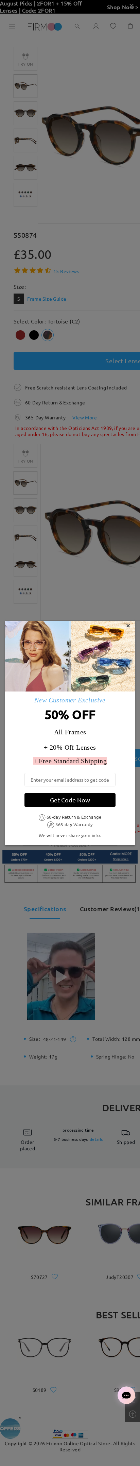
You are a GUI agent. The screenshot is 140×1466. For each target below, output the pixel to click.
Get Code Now (70, 799)
